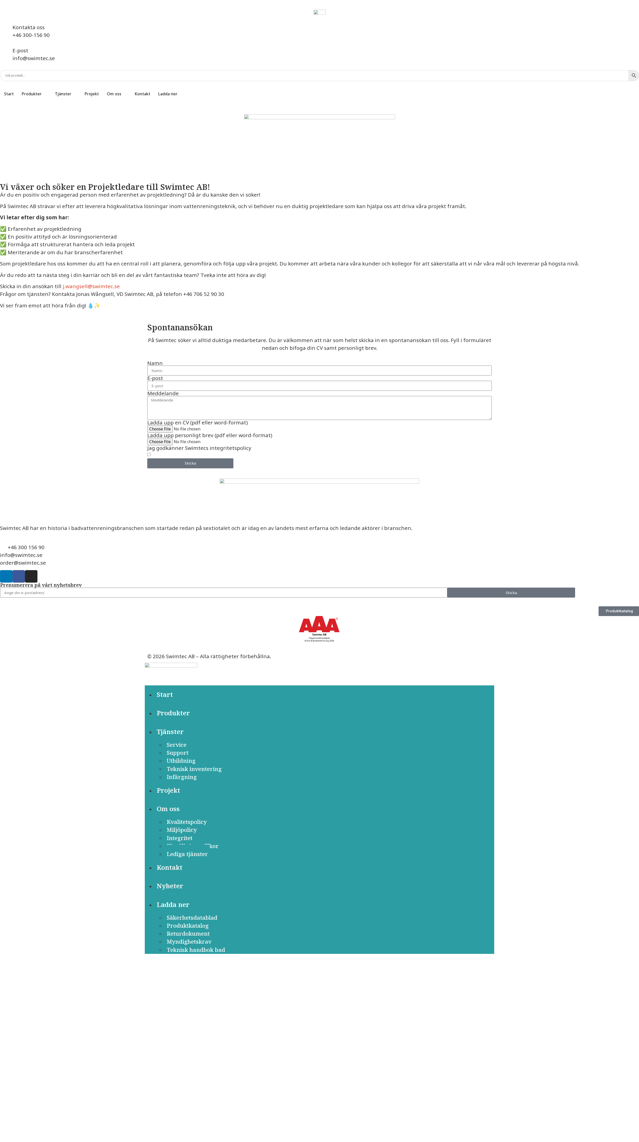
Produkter (173, 713)
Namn (155, 363)
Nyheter (170, 886)
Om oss (168, 808)
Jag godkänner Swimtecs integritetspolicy (199, 448)
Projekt (168, 790)
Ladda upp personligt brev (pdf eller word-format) (209, 435)
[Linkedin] (6, 576)
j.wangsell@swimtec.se (91, 286)
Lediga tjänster (187, 854)
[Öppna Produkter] (45, 94)
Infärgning (182, 777)
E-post (155, 378)
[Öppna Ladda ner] (181, 94)
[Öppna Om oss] (125, 94)
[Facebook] (18, 576)
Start (165, 694)
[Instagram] (31, 576)
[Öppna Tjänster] (75, 94)
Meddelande (163, 393)
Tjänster (170, 731)
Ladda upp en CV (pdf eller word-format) (197, 422)
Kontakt (169, 867)
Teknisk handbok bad (196, 949)
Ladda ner (173, 904)
